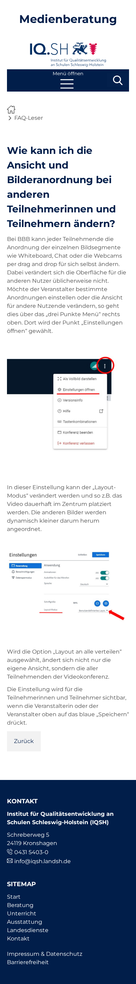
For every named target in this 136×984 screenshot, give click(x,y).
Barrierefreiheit (28, 962)
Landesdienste (27, 930)
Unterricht (21, 913)
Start (14, 896)
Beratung (20, 905)
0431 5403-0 (31, 852)
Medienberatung (68, 19)
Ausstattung (24, 922)
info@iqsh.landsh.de (42, 861)
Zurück (24, 741)
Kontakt (18, 938)
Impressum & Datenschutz (44, 954)
